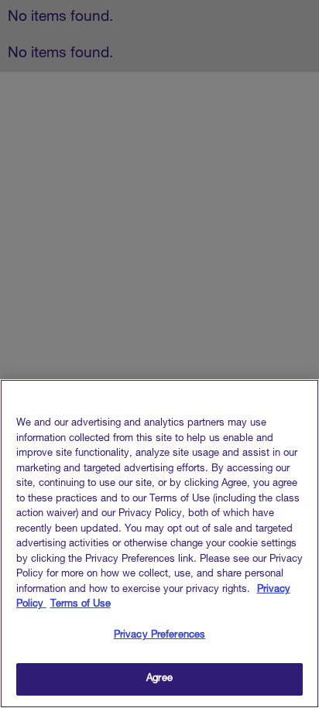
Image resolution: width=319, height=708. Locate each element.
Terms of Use (80, 605)
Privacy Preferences (159, 636)
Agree (159, 679)
